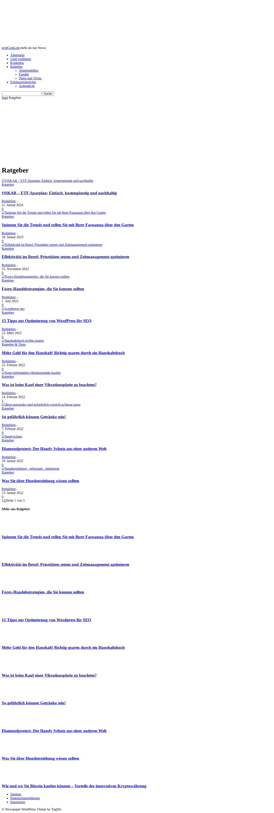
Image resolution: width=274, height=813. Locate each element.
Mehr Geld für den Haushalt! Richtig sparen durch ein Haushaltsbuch (63, 353)
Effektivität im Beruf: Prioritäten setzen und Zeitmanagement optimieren (65, 256)
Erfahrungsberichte (23, 82)
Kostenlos (17, 63)
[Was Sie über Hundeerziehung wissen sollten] (30, 468)
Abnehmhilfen (28, 70)
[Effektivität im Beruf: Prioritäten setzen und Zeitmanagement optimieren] (52, 245)
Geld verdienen (20, 59)
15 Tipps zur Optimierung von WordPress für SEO (46, 320)
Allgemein (17, 55)
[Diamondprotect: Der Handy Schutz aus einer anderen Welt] (12, 436)
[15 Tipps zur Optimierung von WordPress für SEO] (13, 309)
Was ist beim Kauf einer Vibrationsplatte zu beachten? (49, 384)
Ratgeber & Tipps (14, 344)
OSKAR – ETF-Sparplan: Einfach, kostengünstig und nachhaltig (59, 193)
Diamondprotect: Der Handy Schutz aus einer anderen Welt (54, 448)
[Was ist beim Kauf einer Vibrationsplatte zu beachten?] (31, 373)
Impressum (17, 802)
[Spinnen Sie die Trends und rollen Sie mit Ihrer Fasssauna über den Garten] (54, 212)
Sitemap (15, 794)
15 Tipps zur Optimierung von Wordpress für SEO (46, 620)
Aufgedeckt (27, 86)
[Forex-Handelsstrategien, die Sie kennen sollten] (35, 276)
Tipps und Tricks (30, 78)
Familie (24, 74)
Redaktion (9, 201)
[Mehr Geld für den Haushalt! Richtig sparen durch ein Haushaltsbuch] (23, 340)
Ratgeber (16, 66)
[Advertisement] (137, 132)
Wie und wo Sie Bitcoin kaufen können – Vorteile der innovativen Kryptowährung (74, 786)
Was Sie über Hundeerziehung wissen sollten (40, 481)
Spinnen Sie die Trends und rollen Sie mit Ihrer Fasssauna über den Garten (68, 225)
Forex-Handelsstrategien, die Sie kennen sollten (43, 289)
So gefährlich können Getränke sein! (34, 417)
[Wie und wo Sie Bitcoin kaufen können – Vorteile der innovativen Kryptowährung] (137, 772)
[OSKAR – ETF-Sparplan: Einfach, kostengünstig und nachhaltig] (47, 181)
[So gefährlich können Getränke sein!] (41, 404)
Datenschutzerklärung (25, 798)
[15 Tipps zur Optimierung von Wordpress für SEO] (137, 606)
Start (5, 98)
